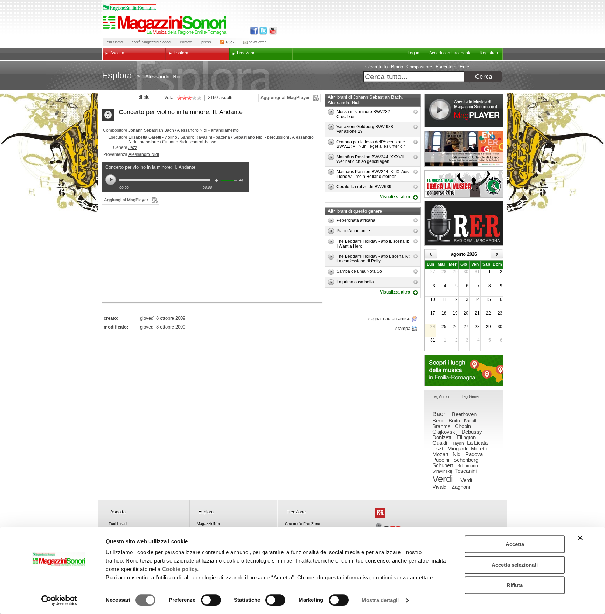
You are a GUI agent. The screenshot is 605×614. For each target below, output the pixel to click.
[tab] (440, 397)
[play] (331, 112)
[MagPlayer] (464, 110)
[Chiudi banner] (580, 537)
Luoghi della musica (464, 370)
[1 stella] (179, 97)
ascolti (225, 97)
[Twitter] (263, 31)
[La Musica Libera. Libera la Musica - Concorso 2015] (464, 184)
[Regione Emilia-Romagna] (380, 513)
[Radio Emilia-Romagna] (464, 223)
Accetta (515, 544)
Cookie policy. (180, 569)
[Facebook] (254, 31)
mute (218, 181)
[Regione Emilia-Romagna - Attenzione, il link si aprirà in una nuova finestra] (129, 7)
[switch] (211, 600)
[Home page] (166, 25)
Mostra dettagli (380, 600)
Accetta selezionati (515, 565)
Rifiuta (515, 585)
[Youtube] (271, 31)
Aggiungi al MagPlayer (285, 97)
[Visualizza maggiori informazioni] (415, 112)
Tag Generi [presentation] (470, 396)
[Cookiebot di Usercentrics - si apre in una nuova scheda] (59, 600)
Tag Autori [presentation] (440, 396)
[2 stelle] (182, 97)
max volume (242, 181)
